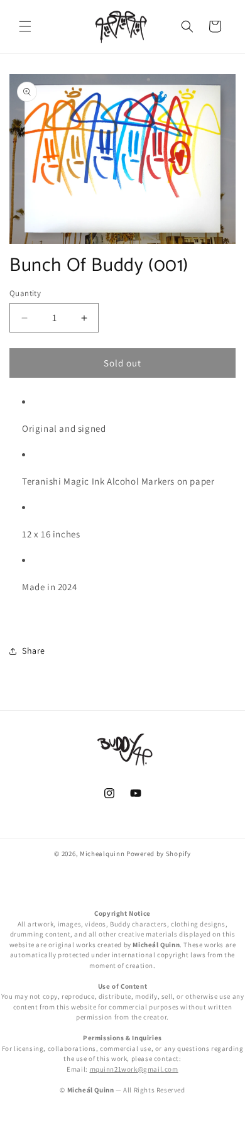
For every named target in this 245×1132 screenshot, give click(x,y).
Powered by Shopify (158, 853)
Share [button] (33, 650)
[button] (25, 26)
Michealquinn (102, 853)
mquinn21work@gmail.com (134, 1069)
